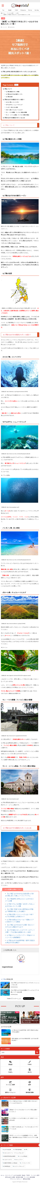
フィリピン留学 (10, 1084)
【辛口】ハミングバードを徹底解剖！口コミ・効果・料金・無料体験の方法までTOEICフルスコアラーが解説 (23, 1137)
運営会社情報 (26, 1179)
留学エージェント (10, 1092)
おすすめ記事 (7, 1149)
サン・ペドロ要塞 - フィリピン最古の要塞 (16, 112)
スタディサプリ (8, 1159)
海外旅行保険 (30, 1092)
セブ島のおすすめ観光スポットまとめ (14, 117)
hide (16, 84)
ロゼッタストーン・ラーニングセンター (14, 1152)
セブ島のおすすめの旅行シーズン (14, 94)
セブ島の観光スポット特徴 (12, 91)
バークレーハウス (25, 1163)
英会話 (10, 1064)
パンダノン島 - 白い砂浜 (12, 107)
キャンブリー (19, 1159)
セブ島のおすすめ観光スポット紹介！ (14, 99)
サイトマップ (9, 1175)
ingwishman (7, 967)
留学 (29, 1084)
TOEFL (10, 1072)
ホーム (2, 1175)
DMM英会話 (7, 1166)
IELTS (29, 1072)
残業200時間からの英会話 (10, 1163)
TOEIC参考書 (18, 1149)
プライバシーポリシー (16, 1179)
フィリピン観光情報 (29, 1177)
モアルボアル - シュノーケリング (14, 104)
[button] (2, 1017)
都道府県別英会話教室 (9, 1156)
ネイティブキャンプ (19, 1166)
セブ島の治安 (9, 96)
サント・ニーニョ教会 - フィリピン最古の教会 (17, 114)
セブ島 (3, 18)
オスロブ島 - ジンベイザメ (12, 102)
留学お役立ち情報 (10, 1177)
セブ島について (7, 89)
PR (26, 1149)
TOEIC (30, 1064)
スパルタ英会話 (23, 1156)
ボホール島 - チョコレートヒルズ (14, 109)
